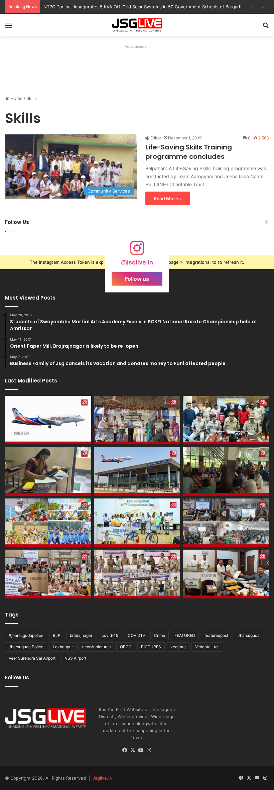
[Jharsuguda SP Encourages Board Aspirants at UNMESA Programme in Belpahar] (48, 574)
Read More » (168, 198)
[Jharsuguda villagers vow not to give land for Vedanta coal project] (226, 471)
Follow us (137, 278)
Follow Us (17, 222)
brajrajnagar (81, 635)
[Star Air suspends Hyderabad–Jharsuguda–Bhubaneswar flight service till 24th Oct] (137, 471)
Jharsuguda (249, 635)
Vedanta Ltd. (207, 646)
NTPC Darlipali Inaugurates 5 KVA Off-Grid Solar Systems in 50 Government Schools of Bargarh (142, 6)
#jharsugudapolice (26, 635)
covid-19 (110, 635)
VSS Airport (75, 658)
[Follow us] (137, 251)
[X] (133, 750)
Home (16, 98)
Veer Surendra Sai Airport (32, 658)
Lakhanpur (63, 646)
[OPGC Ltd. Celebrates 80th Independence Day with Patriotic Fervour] (48, 522)
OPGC (126, 646)
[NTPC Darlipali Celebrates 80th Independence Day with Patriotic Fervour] (137, 522)
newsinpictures (96, 646)
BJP (56, 635)
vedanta (178, 646)
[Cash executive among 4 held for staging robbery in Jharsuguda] (226, 420)
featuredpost (216, 635)
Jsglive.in (102, 778)
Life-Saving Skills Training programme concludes (188, 151)
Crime (159, 635)
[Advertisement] (126, 66)
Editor (155, 137)
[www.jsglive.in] (137, 25)
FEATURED (184, 635)
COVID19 (136, 635)
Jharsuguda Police (26, 646)
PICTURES (151, 646)
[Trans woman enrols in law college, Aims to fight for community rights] (48, 471)
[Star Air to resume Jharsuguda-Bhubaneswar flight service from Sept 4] (48, 420)
